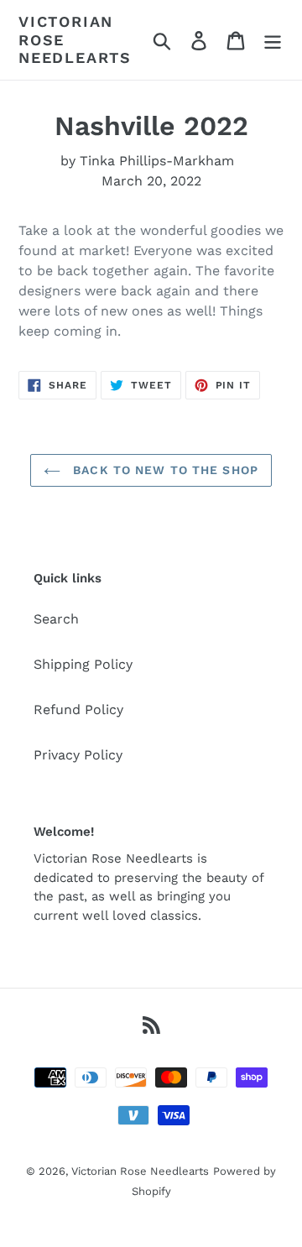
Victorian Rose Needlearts (75, 39)
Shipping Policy (83, 664)
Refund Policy (78, 709)
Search (56, 619)
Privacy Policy (78, 755)
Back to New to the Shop (163, 470)
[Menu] (272, 40)
